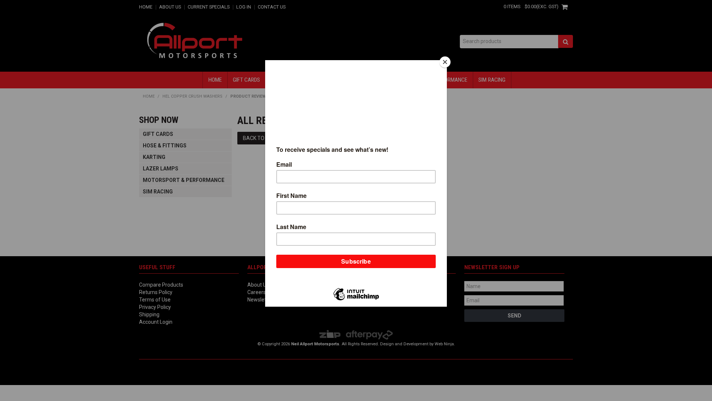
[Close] (445, 62)
